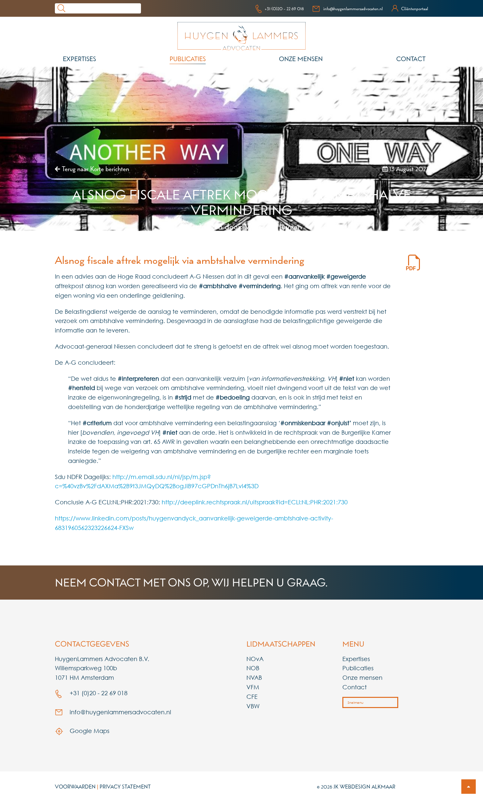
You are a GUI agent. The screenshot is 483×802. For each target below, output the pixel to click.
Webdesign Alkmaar (367, 786)
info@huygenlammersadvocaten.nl (353, 8)
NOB (252, 668)
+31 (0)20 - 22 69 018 (284, 8)
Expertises (79, 59)
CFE (252, 696)
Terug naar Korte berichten (94, 169)
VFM (252, 687)
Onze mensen (301, 59)
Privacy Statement (125, 786)
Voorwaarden (75, 786)
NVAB (254, 677)
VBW (253, 706)
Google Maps (88, 730)
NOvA (255, 658)
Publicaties (188, 59)
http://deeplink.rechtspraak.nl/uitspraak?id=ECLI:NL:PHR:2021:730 (255, 502)
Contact (411, 59)
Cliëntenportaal (414, 8)
